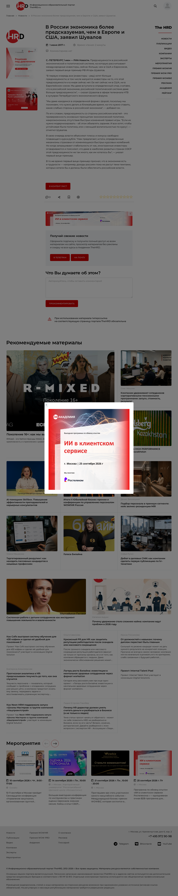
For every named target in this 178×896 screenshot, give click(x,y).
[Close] (130, 403)
